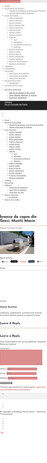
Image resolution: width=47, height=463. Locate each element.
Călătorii (9, 71)
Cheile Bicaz (15, 30)
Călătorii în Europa (18, 76)
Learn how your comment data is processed (22, 388)
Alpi (15, 40)
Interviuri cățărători (18, 98)
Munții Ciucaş (15, 35)
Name (3, 369)
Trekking (9, 66)
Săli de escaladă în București (22, 93)
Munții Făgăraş (16, 49)
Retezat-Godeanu (17, 64)
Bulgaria (18, 42)
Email (3, 373)
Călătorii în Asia (17, 78)
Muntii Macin (15, 54)
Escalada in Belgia (22, 44)
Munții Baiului (15, 20)
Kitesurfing (10, 68)
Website (3, 378)
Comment (5, 348)
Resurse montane (13, 80)
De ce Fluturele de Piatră (16, 104)
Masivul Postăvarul (18, 61)
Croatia (17, 47)
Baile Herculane (16, 25)
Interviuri (13, 83)
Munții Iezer (14, 52)
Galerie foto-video (14, 85)
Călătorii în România (19, 73)
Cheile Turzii (15, 32)
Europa (12, 37)
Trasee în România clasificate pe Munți (27, 11)
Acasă (7, 6)
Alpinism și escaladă (14, 8)
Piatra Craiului (16, 59)
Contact (8, 102)
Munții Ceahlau (16, 27)
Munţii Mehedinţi (17, 56)
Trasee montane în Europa (21, 13)
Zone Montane (11, 15)
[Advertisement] (17, 448)
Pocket (23, 261)
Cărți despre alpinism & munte (23, 95)
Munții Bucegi (15, 23)
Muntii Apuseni (16, 18)
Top (2, 432)
